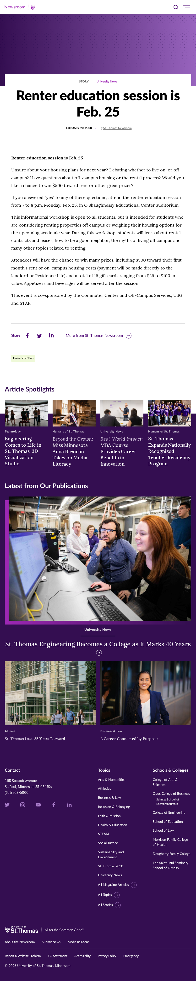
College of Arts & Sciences (165, 782)
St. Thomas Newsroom (117, 128)
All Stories (105, 905)
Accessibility (82, 956)
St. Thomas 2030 (110, 866)
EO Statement (57, 956)
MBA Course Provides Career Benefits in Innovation (121, 451)
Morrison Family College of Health (170, 842)
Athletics (104, 788)
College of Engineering (169, 812)
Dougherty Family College (171, 854)
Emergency (131, 956)
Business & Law (109, 798)
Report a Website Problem (23, 956)
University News (107, 81)
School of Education (168, 821)
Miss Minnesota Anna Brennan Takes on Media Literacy (73, 451)
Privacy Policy (107, 956)
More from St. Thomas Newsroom (94, 336)
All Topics (105, 895)
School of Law (163, 830)
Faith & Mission (109, 816)
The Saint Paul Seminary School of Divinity (170, 865)
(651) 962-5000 (16, 792)
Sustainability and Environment (111, 855)
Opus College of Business (171, 798)
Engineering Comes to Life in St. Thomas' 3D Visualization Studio (23, 451)
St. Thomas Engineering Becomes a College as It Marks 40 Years (98, 644)
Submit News (51, 942)
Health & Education (112, 825)
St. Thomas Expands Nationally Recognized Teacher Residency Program (169, 451)
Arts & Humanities (111, 780)
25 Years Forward (35, 738)
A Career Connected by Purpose (129, 738)
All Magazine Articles (113, 885)
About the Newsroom (20, 942)
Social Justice (108, 843)
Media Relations (78, 942)
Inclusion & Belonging (114, 807)
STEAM (103, 834)
